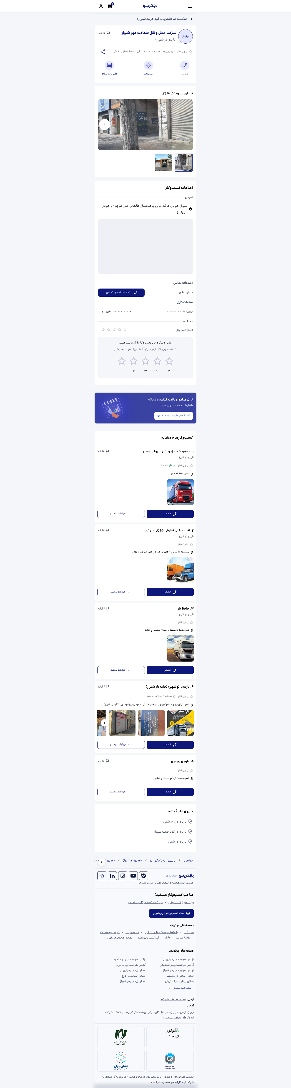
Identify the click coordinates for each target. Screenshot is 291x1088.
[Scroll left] (104, 723)
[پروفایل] (100, 6)
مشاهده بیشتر (182, 988)
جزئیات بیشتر (118, 514)
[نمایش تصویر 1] (183, 162)
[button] (145, 484)
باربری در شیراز (132, 860)
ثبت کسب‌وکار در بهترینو (176, 415)
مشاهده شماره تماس (119, 292)
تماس (167, 514)
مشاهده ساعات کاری (118, 312)
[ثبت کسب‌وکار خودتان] (110, 6)
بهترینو (188, 860)
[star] (103, 330)
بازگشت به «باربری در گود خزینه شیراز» (162, 19)
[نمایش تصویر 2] (163, 162)
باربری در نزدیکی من (163, 860)
